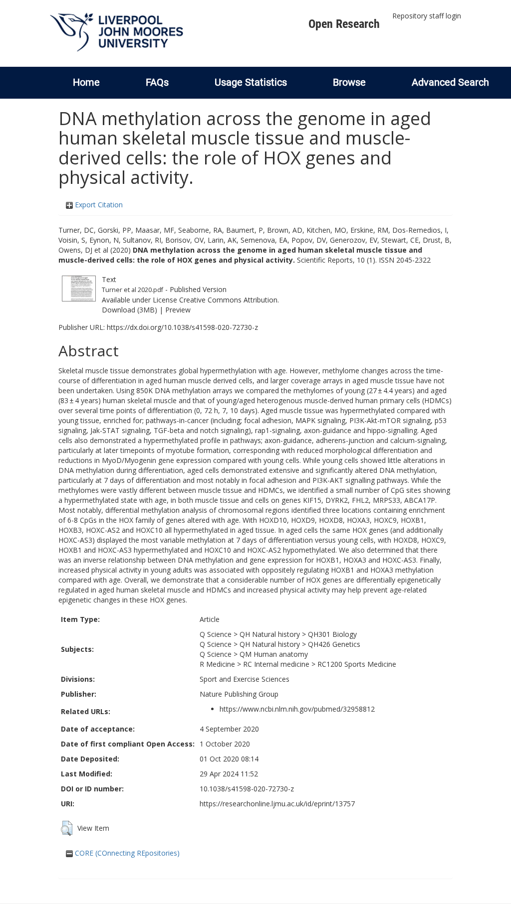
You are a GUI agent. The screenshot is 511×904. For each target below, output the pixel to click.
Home (86, 82)
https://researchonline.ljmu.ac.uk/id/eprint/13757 (277, 803)
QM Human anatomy (274, 654)
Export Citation (98, 204)
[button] (66, 828)
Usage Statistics (251, 82)
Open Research (344, 24)
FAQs (157, 82)
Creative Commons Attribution (228, 299)
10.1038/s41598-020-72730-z (247, 788)
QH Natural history (270, 634)
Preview (178, 309)
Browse (349, 82)
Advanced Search (450, 82)
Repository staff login (426, 15)
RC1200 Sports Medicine (356, 664)
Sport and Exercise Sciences (244, 679)
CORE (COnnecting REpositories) (126, 853)
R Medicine (217, 664)
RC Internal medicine (276, 664)
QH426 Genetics (334, 644)
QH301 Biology (332, 634)
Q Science (216, 634)
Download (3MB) (129, 309)
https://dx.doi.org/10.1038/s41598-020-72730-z (182, 327)
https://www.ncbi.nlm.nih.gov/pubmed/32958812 (297, 709)
